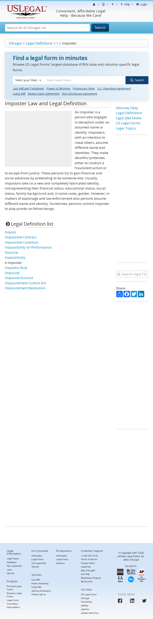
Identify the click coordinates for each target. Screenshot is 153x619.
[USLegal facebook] (120, 601)
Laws (9, 570)
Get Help (85, 574)
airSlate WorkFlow (89, 613)
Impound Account (19, 277)
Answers (60, 563)
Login (143, 4)
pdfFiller (84, 605)
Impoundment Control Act (25, 283)
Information (36, 556)
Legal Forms (13, 600)
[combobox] (28, 80)
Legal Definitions (39, 43)
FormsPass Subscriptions (13, 605)
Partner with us (38, 594)
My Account (86, 581)
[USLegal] (26, 5)
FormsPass (86, 602)
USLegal (15, 43)
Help (126, 4)
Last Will (35, 580)
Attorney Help (127, 108)
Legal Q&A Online (128, 118)
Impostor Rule (16, 267)
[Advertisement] (38, 139)
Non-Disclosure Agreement (79, 94)
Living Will (19, 94)
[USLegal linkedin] (132, 601)
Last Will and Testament (28, 88)
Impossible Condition (21, 242)
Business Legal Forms (14, 595)
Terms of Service (89, 559)
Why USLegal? (88, 570)
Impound (12, 273)
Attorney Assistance (41, 591)
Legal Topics (126, 128)
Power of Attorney (58, 88)
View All (10, 573)
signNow (85, 609)
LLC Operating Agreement (114, 88)
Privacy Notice (88, 563)
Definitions (12, 562)
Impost (10, 232)
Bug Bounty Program (91, 578)
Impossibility (15, 257)
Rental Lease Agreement (44, 94)
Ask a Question (14, 566)
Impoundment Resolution (25, 288)
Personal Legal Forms (14, 588)
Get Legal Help (38, 563)
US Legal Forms (128, 123)
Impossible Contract (20, 237)
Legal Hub (86, 567)
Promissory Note (84, 88)
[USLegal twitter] (144, 601)
